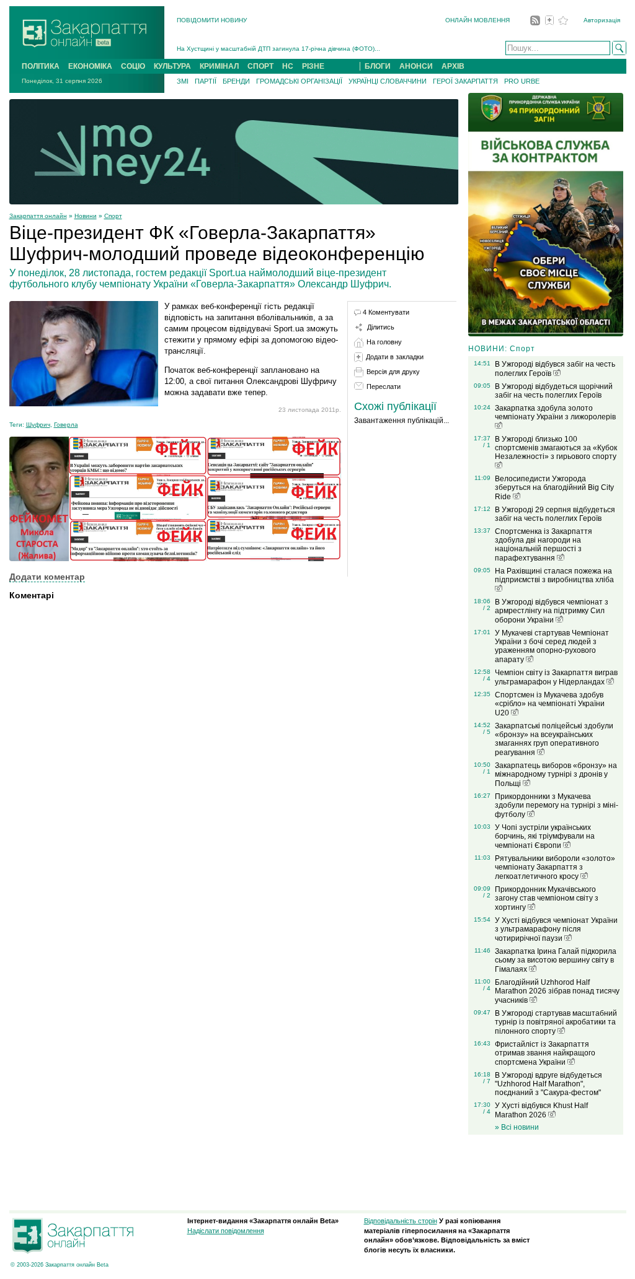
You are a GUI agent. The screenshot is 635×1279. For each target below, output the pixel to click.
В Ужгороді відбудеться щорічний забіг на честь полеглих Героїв (554, 390)
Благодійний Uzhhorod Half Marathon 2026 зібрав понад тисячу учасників (557, 991)
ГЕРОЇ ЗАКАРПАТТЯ (465, 81)
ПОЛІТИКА (41, 66)
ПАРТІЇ (205, 81)
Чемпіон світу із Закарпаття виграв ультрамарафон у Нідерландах (556, 677)
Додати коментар (47, 577)
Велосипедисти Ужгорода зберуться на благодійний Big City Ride (554, 487)
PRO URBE (522, 81)
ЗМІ (183, 81)
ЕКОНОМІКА (90, 66)
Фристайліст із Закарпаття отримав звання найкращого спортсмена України (545, 1053)
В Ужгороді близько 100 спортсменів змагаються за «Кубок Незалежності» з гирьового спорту (556, 448)
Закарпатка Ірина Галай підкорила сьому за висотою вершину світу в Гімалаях (555, 960)
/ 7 (487, 1081)
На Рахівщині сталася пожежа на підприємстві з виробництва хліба (554, 575)
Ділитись (380, 327)
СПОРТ (260, 66)
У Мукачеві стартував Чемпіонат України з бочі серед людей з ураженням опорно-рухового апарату (552, 646)
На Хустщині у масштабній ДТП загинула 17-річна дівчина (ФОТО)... (278, 48)
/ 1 (487, 445)
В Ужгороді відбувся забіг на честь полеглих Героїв (555, 369)
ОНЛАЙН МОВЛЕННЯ (477, 20)
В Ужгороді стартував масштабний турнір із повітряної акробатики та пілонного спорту (556, 1022)
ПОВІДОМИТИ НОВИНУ (212, 20)
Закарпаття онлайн (38, 215)
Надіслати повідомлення (225, 1230)
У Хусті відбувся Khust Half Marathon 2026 (541, 1110)
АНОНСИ (416, 66)
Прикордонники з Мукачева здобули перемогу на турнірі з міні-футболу (556, 805)
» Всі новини (517, 1127)
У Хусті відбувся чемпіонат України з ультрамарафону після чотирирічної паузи (556, 929)
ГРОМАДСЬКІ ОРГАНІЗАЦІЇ (299, 81)
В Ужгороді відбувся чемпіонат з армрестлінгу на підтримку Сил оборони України (551, 611)
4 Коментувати (386, 312)
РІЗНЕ (313, 66)
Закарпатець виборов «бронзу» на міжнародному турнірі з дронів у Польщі (556, 774)
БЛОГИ (378, 66)
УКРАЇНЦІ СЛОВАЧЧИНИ (388, 81)
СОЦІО (133, 66)
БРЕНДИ (236, 81)
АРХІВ (453, 66)
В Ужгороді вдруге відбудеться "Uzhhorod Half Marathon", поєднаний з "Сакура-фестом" (548, 1084)
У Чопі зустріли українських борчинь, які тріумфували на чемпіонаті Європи (545, 836)
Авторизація (602, 20)
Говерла (66, 424)
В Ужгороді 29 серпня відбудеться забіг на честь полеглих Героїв (555, 514)
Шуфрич (38, 424)
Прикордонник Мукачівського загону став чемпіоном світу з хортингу (546, 898)
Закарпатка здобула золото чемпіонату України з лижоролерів (555, 412)
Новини (85, 215)
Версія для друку (393, 371)
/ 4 (487, 678)
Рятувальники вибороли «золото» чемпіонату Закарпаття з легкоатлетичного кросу (555, 867)
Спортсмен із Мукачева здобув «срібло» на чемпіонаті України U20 (550, 704)
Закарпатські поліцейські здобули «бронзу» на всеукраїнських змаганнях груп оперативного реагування (554, 739)
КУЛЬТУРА (172, 66)
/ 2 (487, 608)
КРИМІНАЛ (219, 66)
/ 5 (487, 731)
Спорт (113, 215)
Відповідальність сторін (400, 1220)
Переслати (383, 386)
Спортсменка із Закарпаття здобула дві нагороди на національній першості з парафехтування (543, 544)
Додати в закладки (395, 356)
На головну (384, 342)
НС (287, 66)
